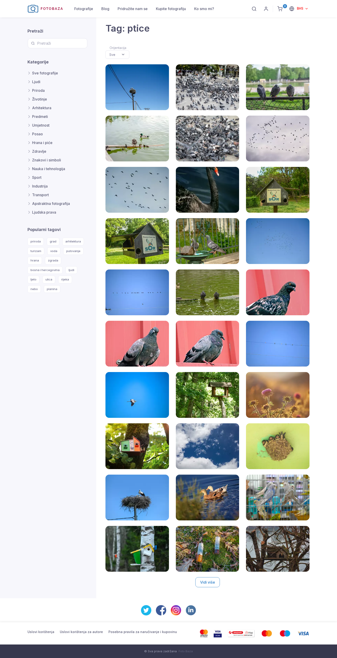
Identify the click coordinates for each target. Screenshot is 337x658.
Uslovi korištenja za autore (81, 632)
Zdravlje (39, 151)
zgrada (53, 260)
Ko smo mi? (204, 8)
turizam (35, 251)
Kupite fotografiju (171, 8)
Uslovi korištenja (41, 632)
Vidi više (207, 582)
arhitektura (73, 241)
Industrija (40, 186)
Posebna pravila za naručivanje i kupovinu (142, 632)
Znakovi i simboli (46, 160)
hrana (34, 260)
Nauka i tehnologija (48, 168)
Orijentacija (118, 48)
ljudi (71, 270)
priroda (35, 241)
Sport (36, 177)
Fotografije (83, 8)
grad (53, 241)
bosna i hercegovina (45, 270)
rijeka (65, 279)
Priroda (38, 90)
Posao (37, 134)
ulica (48, 279)
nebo (34, 289)
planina (52, 289)
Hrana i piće (42, 142)
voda (53, 251)
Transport (40, 195)
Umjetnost (41, 125)
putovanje (73, 251)
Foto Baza (186, 651)
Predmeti (40, 116)
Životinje (39, 99)
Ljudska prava (44, 212)
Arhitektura (41, 108)
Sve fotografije (45, 73)
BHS (300, 8)
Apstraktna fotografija (51, 203)
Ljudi (36, 81)
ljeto (33, 279)
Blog (105, 8)
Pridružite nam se (133, 8)
